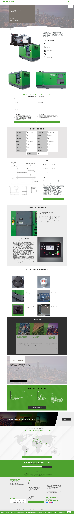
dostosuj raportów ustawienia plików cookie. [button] (18, 479)
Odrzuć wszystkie (62, 512)
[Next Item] (39, 162)
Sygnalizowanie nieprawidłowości (40, 500)
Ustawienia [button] (55, 512)
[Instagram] (51, 491)
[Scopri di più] (23, 326)
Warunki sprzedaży (51, 500)
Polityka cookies (22, 500)
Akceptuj (69, 512)
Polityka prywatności (29, 500)
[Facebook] (47, 491)
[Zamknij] (72, 512)
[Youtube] (49, 491)
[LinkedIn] (53, 491)
